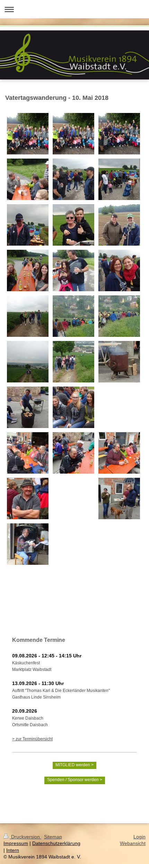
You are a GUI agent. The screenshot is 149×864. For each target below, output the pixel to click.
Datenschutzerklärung (56, 843)
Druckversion (25, 836)
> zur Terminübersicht (32, 739)
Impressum (15, 843)
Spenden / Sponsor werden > (74, 779)
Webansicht (133, 843)
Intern (12, 850)
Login (139, 836)
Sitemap (53, 836)
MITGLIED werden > (74, 764)
